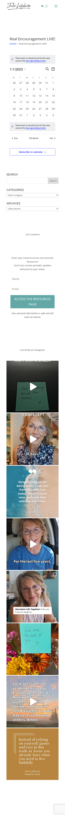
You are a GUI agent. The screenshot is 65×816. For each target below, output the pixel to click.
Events (13, 43)
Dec (16, 138)
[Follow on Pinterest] (41, 243)
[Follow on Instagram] (35, 243)
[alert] (33, 126)
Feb (51, 138)
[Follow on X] (29, 243)
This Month (33, 138)
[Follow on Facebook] (23, 243)
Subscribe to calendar (31, 151)
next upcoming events (36, 60)
